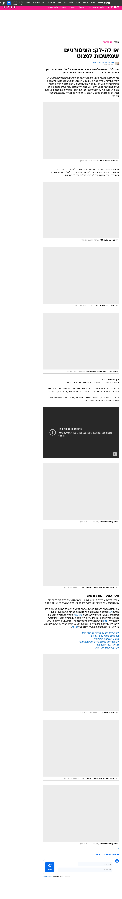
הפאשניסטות (97, 7)
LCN (110, 612)
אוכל (59, 2)
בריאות (52, 2)
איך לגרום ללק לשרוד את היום (105, 636)
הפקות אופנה (62, 7)
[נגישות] (3, 3)
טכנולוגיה (36, 2)
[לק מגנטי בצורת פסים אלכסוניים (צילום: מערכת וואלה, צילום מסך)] (81, 277)
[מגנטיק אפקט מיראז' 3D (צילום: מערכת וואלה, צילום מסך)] (81, 493)
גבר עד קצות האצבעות (108, 645)
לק (118, 849)
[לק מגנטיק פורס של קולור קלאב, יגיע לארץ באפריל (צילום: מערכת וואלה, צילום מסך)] (81, 559)
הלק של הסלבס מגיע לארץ (106, 639)
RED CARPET (74, 7)
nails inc (78, 615)
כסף (65, 2)
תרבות (78, 2)
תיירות (45, 2)
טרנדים (88, 7)
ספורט (93, 2)
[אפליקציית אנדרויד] (14, 7)
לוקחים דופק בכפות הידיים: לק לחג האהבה (99, 642)
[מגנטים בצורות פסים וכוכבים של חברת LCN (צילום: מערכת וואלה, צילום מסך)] (81, 343)
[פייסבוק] (4, 7)
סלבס (71, 2)
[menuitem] (91, 3)
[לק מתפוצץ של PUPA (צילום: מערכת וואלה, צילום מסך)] (81, 212)
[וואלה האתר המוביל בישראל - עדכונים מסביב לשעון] (106, 3)
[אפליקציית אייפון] (11, 7)
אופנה (28, 2)
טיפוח (82, 7)
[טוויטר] (8, 7)
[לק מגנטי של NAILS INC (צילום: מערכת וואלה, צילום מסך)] (81, 132)
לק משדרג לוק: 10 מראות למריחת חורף (100, 633)
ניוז (104, 7)
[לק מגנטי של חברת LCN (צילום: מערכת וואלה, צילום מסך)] (81, 684)
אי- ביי (75, 627)
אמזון (105, 621)
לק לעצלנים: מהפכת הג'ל (107, 648)
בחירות (85, 2)
